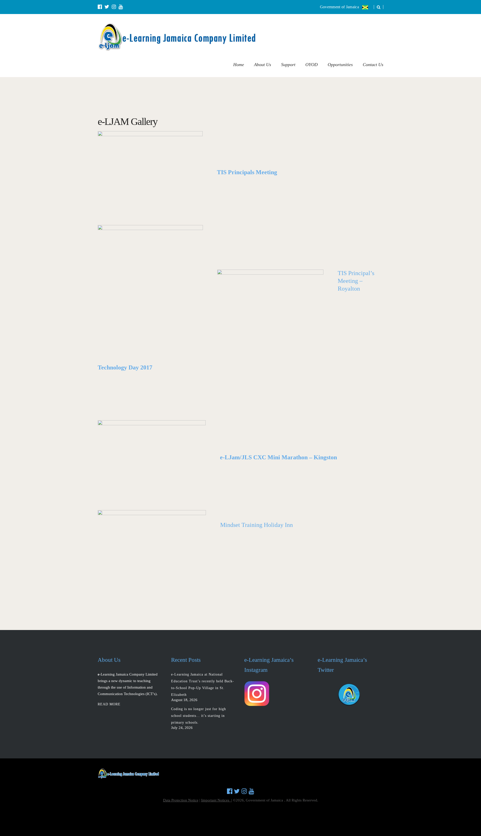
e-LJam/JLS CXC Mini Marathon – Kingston (278, 457)
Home (238, 64)
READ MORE (109, 704)
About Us (262, 64)
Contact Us (373, 64)
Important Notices (216, 800)
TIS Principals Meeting (247, 172)
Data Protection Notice (180, 800)
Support (288, 64)
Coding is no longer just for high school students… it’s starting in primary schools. (198, 715)
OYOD (311, 64)
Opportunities (340, 64)
